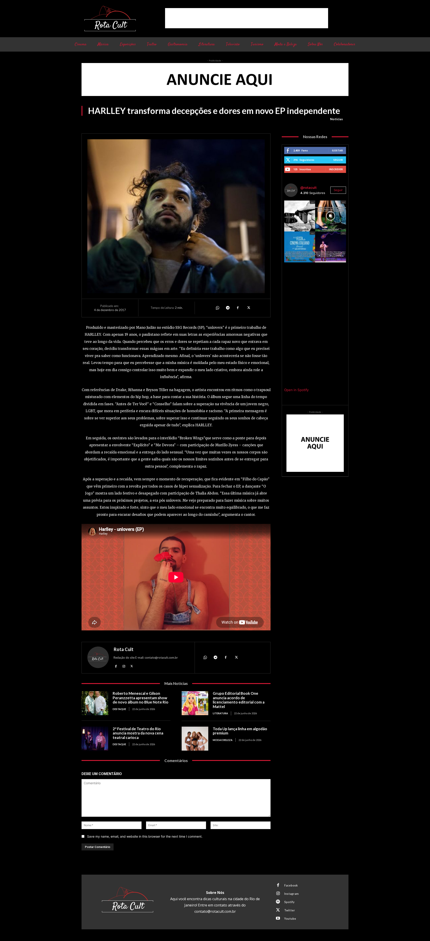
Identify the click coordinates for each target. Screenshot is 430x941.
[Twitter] (248, 307)
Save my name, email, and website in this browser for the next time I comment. (144, 836)
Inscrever (336, 169)
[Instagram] (123, 666)
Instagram (291, 893)
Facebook (291, 885)
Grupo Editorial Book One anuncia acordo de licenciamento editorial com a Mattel (238, 700)
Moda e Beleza (222, 739)
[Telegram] (227, 307)
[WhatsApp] (217, 307)
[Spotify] (278, 902)
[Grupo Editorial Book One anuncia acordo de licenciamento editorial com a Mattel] (195, 703)
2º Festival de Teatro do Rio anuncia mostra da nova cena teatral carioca (138, 733)
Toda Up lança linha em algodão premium (240, 731)
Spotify (289, 902)
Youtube (290, 918)
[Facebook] (237, 307)
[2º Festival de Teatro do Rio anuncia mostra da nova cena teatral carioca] (95, 739)
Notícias (336, 119)
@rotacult (308, 187)
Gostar (337, 150)
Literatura (220, 713)
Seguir (338, 159)
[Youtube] (278, 919)
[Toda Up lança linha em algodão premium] (195, 739)
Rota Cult (123, 649)
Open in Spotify (296, 390)
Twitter (289, 910)
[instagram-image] (299, 215)
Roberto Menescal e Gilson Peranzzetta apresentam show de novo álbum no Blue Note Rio (140, 697)
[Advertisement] (246, 18)
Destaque (119, 709)
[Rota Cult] (98, 658)
